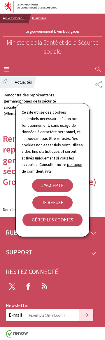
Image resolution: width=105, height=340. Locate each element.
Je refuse (52, 203)
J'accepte (52, 185)
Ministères (39, 18)
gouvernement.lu (14, 18)
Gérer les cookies (52, 220)
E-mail (15, 315)
